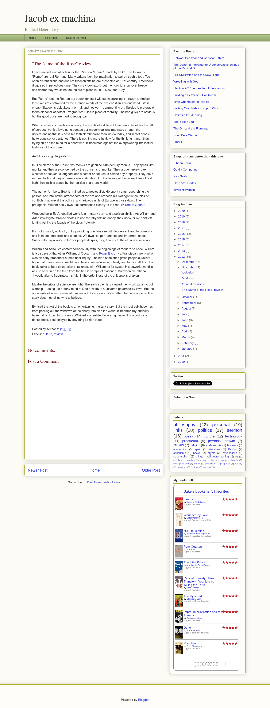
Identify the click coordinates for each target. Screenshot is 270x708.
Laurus (188, 499)
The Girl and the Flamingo (190, 128)
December (189, 261)
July (185, 314)
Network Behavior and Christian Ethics (198, 58)
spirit (198, 449)
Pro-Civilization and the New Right (196, 74)
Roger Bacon (108, 253)
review (58, 334)
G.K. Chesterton (194, 646)
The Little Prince (194, 562)
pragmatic (225, 463)
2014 (182, 245)
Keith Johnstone (195, 618)
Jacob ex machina (59, 17)
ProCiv (232, 449)
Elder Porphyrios (195, 518)
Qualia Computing (185, 169)
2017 (182, 228)
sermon (234, 430)
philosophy (184, 424)
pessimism (210, 463)
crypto (211, 453)
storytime (214, 449)
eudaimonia (213, 445)
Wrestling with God (185, 81)
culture (47, 334)
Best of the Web (76, 37)
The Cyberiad (193, 596)
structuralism (181, 456)
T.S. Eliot (191, 549)
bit (236, 456)
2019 (182, 216)
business (232, 445)
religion (195, 445)
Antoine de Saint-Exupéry (199, 565)
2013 (182, 251)
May (185, 325)
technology (233, 436)
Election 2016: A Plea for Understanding (199, 88)
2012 (182, 256)
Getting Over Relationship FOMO (195, 108)
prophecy (182, 467)
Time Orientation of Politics (191, 101)
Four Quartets (193, 546)
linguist (234, 460)
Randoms (187, 278)
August (187, 308)
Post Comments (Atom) (103, 482)
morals (197, 463)
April (185, 331)
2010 (182, 361)
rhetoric (195, 467)
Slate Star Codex (184, 183)
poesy (188, 436)
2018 (182, 222)
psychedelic (230, 453)
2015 (182, 239)
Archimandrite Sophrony (198, 533)
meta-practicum (181, 463)
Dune (187, 627)
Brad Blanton (193, 588)
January (187, 348)
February (188, 343)
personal (221, 424)
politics (205, 430)
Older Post (151, 470)
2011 (181, 355)
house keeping (219, 460)
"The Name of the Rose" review (202, 289)
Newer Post (37, 470)
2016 (182, 233)
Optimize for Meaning (187, 115)
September (189, 302)
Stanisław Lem (194, 599)
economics (180, 449)
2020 (182, 210)
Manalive (190, 643)
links (178, 430)
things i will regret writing (212, 456)
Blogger (143, 699)
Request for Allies (192, 284)
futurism (191, 460)
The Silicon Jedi (183, 121)
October (187, 297)
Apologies (187, 272)
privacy (238, 463)
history (203, 460)
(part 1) (178, 141)
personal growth (221, 441)
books (197, 453)
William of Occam (133, 204)
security (207, 467)
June (185, 320)
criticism (177, 460)
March (186, 337)
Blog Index (51, 37)
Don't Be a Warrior (185, 135)
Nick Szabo (180, 176)
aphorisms (179, 453)
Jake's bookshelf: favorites (206, 491)
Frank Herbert (193, 630)
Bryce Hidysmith (184, 189)
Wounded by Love (196, 515)
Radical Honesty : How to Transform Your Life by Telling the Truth (200, 581)
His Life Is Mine (194, 530)
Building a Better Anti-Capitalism (194, 95)
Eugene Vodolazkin (196, 502)
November (189, 267)
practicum (190, 441)
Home (32, 37)
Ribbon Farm (182, 163)
